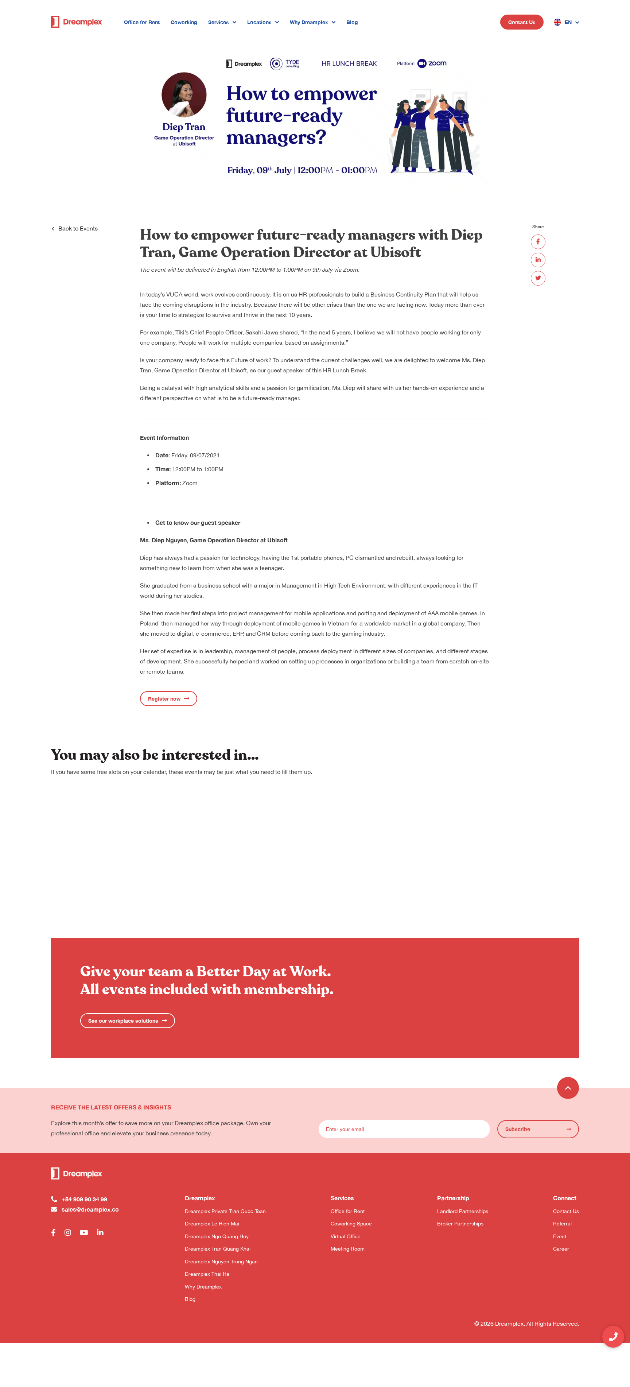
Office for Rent (142, 22)
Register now (164, 699)
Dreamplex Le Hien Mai (212, 1224)
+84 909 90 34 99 (84, 1199)
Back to (78, 228)
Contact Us (522, 22)
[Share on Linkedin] (538, 260)
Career (561, 1249)
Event (559, 1236)
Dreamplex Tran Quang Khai (217, 1249)
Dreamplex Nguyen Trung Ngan (221, 1261)
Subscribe (517, 1129)
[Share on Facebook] (538, 242)
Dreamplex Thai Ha (207, 1274)
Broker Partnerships (460, 1224)
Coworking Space (351, 1224)
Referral (562, 1224)
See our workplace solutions (123, 1021)
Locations (259, 22)
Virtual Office (346, 1236)
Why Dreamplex (309, 22)
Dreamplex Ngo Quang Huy (217, 1236)
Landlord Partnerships (462, 1211)
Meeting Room (348, 1249)
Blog (352, 22)
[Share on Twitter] (538, 278)
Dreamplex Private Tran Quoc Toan (225, 1211)
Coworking (184, 22)
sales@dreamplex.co (90, 1209)
